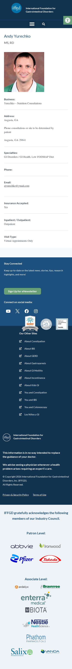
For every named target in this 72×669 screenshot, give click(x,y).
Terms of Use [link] (39, 494)
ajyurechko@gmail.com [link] (16, 185)
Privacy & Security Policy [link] (16, 494)
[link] (67, 20)
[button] (32, 24)
